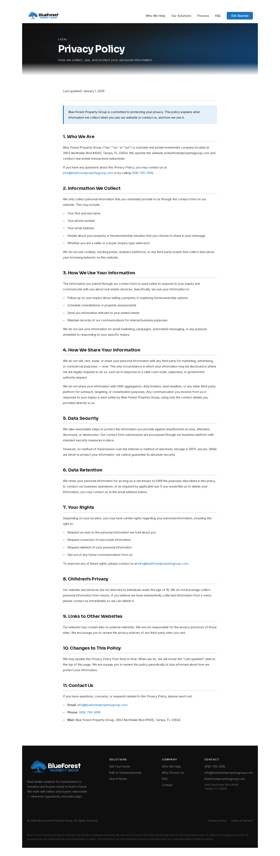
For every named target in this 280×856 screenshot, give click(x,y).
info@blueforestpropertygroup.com (88, 173)
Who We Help (155, 15)
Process (203, 15)
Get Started (239, 15)
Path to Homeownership (125, 772)
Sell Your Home (119, 766)
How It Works (118, 778)
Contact (167, 785)
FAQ (218, 15)
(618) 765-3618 (142, 173)
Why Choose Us (173, 772)
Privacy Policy (217, 820)
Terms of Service (242, 820)
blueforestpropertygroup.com (224, 778)
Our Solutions (181, 15)
